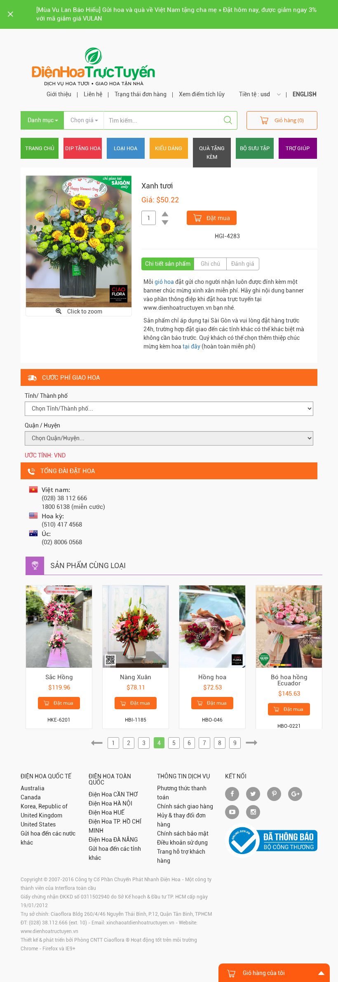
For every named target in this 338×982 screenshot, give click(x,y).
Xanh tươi (157, 185)
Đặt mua (217, 218)
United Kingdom (41, 815)
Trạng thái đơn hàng (141, 94)
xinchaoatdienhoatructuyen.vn (140, 923)
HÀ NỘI (122, 803)
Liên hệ (93, 94)
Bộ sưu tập (255, 148)
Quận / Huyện (42, 425)
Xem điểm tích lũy (202, 94)
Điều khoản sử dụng (182, 842)
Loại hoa (125, 148)
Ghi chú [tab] (210, 263)
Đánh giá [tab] (242, 263)
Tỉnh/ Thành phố (46, 395)
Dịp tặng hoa (83, 148)
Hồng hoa (212, 677)
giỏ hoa (164, 282)
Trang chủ (39, 148)
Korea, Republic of (44, 806)
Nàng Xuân (135, 677)
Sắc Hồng (59, 677)
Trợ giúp (298, 148)
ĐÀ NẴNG (125, 839)
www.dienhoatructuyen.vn (49, 931)
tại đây (191, 346)
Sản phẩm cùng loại (88, 565)
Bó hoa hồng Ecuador (289, 680)
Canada (31, 797)
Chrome (29, 949)
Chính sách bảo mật (183, 833)
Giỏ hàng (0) (289, 120)
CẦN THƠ (125, 794)
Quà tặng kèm (212, 152)
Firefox (50, 949)
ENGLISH (305, 94)
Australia (33, 788)
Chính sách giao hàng (185, 806)
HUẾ (118, 812)
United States (38, 824)
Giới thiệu (59, 94)
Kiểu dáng (168, 148)
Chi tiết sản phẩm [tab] (167, 263)
